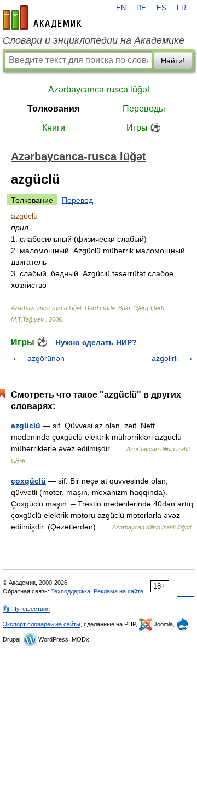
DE (141, 8)
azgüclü (25, 425)
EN (121, 8)
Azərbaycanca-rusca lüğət (98, 89)
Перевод (77, 200)
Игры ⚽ (143, 127)
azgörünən (46, 358)
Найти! (173, 60)
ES (161, 8)
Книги (53, 127)
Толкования (53, 108)
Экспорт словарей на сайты (41, 624)
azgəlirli (165, 358)
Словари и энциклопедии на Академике (93, 40)
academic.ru (42, 17)
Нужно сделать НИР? (96, 342)
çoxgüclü (28, 480)
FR (181, 8)
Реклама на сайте (118, 591)
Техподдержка (70, 591)
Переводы (144, 108)
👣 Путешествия (26, 608)
